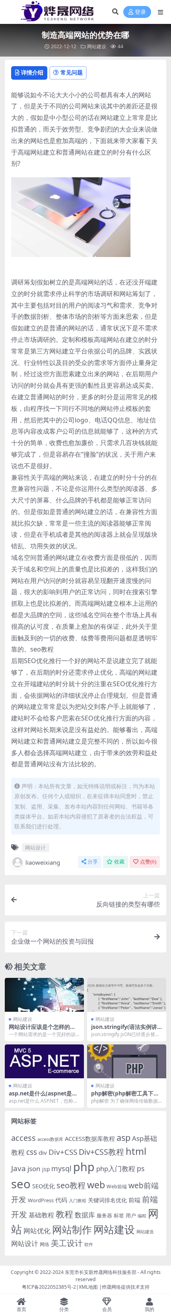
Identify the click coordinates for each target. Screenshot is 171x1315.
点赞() (148, 862)
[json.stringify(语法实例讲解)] (126, 995)
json (34, 1168)
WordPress (41, 1200)
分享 (92, 862)
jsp (46, 1169)
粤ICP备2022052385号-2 (49, 1287)
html (136, 1151)
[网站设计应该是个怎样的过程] (44, 995)
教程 (64, 1214)
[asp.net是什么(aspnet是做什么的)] (44, 1061)
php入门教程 (115, 1168)
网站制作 (72, 1229)
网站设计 (35, 847)
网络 (44, 1244)
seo (21, 1184)
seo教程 (71, 1185)
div (43, 1152)
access (23, 1137)
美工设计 (67, 1243)
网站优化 (37, 1230)
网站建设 (96, 46)
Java (18, 1168)
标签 (119, 1215)
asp (123, 1137)
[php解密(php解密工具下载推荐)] (126, 1061)
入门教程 (77, 1200)
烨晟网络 (111, 1287)
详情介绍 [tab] (32, 72)
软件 (88, 1244)
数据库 (85, 1214)
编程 (142, 1216)
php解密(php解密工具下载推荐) (125, 1096)
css (31, 1152)
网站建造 (145, 1232)
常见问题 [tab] (71, 72)
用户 (131, 1215)
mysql (61, 1168)
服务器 (104, 1215)
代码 (61, 1200)
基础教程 (41, 1215)
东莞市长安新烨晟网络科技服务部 (100, 1272)
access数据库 (50, 1139)
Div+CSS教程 (101, 1151)
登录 (140, 12)
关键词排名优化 (107, 1200)
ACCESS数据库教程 (90, 1138)
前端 (134, 1200)
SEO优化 (43, 1186)
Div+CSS (63, 1152)
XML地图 (88, 1287)
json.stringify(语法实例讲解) (124, 1030)
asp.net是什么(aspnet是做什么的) (43, 1096)
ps (140, 1168)
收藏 (119, 862)
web (96, 1184)
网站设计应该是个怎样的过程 (42, 1030)
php (84, 1166)
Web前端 (117, 1186)
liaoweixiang (42, 862)
